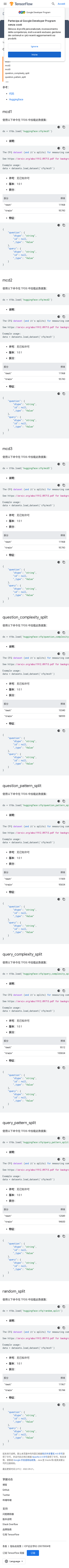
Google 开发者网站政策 (24, 1460)
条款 (5, 1546)
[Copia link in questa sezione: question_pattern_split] (44, 786)
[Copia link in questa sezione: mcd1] (15, 112)
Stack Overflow (10, 1524)
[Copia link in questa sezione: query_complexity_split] (45, 955)
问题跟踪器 (8, 1514)
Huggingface (16, 99)
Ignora (34, 46)
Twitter (6, 1495)
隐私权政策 (15, 1546)
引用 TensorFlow (11, 1534)
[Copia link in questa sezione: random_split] (28, 1292)
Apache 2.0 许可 (39, 1457)
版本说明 (7, 1519)
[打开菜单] (5, 4)
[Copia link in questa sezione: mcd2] (15, 280)
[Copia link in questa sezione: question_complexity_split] (51, 617)
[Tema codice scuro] (58, 127)
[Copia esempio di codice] (63, 127)
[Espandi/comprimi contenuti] (7, 81)
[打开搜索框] (53, 4)
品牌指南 (7, 1529)
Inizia (34, 54)
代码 (11, 93)
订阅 (33, 1553)
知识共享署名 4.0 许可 (52, 1453)
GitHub (6, 1490)
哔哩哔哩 (7, 1500)
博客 (5, 1485)
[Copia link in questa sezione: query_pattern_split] (39, 1123)
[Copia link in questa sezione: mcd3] (15, 449)
